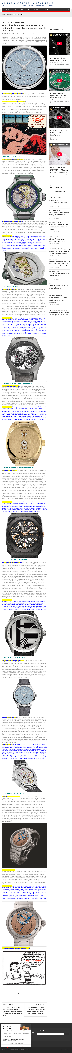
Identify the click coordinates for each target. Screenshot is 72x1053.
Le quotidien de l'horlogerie (64, 1049)
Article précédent (9, 1004)
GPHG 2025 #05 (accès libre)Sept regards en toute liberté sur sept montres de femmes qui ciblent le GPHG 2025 (12, 1011)
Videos (15, 9)
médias (51, 28)
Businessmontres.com (15, 1049)
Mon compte (37, 9)
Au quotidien (7, 9)
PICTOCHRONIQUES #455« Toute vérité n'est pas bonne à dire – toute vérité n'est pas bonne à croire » (36, 1010)
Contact (29, 9)
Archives (22, 9)
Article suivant (40, 1004)
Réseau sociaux (53, 185)
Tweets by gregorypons (59, 191)
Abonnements (47, 9)
